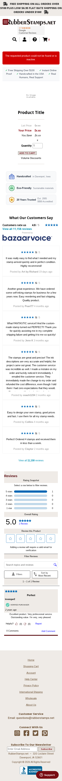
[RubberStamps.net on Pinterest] (45, 733)
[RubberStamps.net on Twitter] (35, 733)
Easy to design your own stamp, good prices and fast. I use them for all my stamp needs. (31, 414)
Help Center (31, 679)
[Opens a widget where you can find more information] (47, 775)
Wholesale (31, 698)
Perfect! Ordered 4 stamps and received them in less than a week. (31, 441)
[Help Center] (35, 39)
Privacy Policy (31, 685)
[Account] (24, 39)
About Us (31, 704)
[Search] (14, 39)
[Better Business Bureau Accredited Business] (31, 773)
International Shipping (31, 692)
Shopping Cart (31, 666)
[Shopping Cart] (45, 39)
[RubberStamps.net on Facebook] (26, 733)
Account (31, 672)
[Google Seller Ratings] (31, 30)
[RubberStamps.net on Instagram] (17, 733)
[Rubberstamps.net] (31, 22)
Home (31, 660)
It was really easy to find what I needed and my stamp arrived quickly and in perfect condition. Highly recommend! (31, 262)
